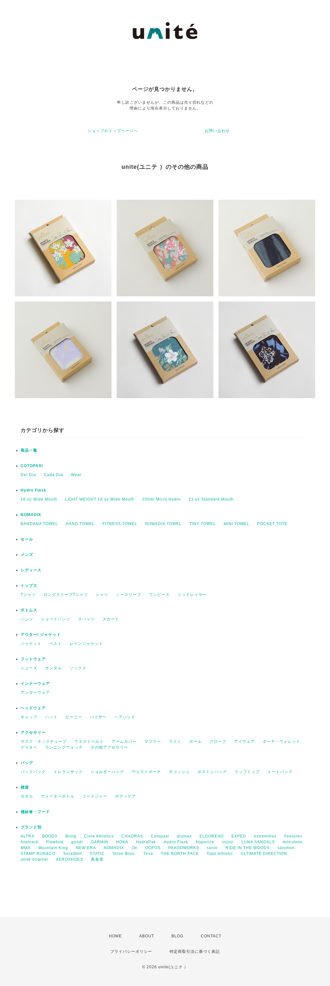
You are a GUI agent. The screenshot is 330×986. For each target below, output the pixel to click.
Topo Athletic (220, 853)
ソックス (78, 668)
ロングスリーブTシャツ (66, 594)
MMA (26, 848)
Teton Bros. (124, 853)
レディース (31, 570)
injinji (228, 842)
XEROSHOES (69, 859)
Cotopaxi (160, 836)
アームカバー (124, 741)
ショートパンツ (55, 619)
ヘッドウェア (33, 708)
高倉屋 (97, 859)
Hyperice (205, 842)
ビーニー (73, 717)
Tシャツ (28, 594)
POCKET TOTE (272, 524)
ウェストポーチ (146, 772)
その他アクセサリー (109, 747)
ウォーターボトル (57, 796)
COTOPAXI (32, 466)
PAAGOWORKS (183, 848)
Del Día (28, 475)
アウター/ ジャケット (41, 634)
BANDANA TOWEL (39, 524)
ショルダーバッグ (107, 772)
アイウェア (244, 741)
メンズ (27, 554)
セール (27, 539)
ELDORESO (211, 836)
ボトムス (29, 610)
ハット (51, 717)
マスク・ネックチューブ (44, 741)
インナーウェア (35, 683)
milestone (293, 842)
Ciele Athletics (99, 836)
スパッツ (86, 619)
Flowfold (54, 842)
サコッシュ (179, 772)
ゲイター (29, 747)
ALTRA (27, 836)
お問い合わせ (217, 131)
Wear (76, 475)
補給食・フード (35, 811)
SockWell (72, 853)
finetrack (29, 842)
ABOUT (146, 936)
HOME (115, 936)
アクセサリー (33, 732)
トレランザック (68, 772)
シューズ (29, 668)
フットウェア (33, 659)
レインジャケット (86, 643)
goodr (77, 842)
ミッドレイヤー (192, 594)
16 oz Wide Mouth (39, 499)
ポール (195, 741)
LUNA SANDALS (258, 842)
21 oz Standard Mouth (211, 499)
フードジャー (94, 796)
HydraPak (146, 842)
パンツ (27, 619)
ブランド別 (31, 827)
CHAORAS (132, 836)
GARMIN (99, 842)
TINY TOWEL (202, 524)
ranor (212, 848)
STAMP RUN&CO (38, 853)
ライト (175, 741)
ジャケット (31, 643)
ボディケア (125, 796)
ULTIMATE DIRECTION (264, 853)
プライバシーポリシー (131, 951)
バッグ (27, 763)
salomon (286, 848)
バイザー (98, 717)
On (135, 848)
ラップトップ (247, 772)
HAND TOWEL (80, 524)
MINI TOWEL (236, 524)
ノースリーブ (128, 594)
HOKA (122, 842)
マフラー (152, 741)
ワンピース (159, 594)
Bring (70, 836)
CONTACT (211, 936)
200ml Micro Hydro (161, 499)
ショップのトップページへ (113, 131)
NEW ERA (86, 848)
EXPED (238, 836)
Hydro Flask (33, 490)
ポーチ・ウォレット (281, 741)
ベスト (55, 643)
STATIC (97, 853)
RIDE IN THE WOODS (248, 848)
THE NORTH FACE (180, 853)
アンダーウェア (35, 692)
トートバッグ (280, 772)
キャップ (29, 717)
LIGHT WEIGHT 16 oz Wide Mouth (99, 499)
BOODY (50, 836)
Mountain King (53, 848)
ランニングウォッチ (64, 747)
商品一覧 (29, 450)
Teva (148, 853)
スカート (110, 619)
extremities (265, 836)
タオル (27, 796)
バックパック (33, 772)
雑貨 (25, 787)
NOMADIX (31, 514)
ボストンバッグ (212, 772)
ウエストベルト (89, 741)
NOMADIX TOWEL (163, 524)
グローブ (217, 741)
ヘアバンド (124, 717)
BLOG (177, 936)
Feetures (293, 836)
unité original (34, 859)
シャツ (102, 594)
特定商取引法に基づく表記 (195, 951)
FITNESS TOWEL (119, 524)
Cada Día (53, 475)
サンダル (53, 668)
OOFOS (152, 848)
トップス (29, 585)
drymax (184, 836)
